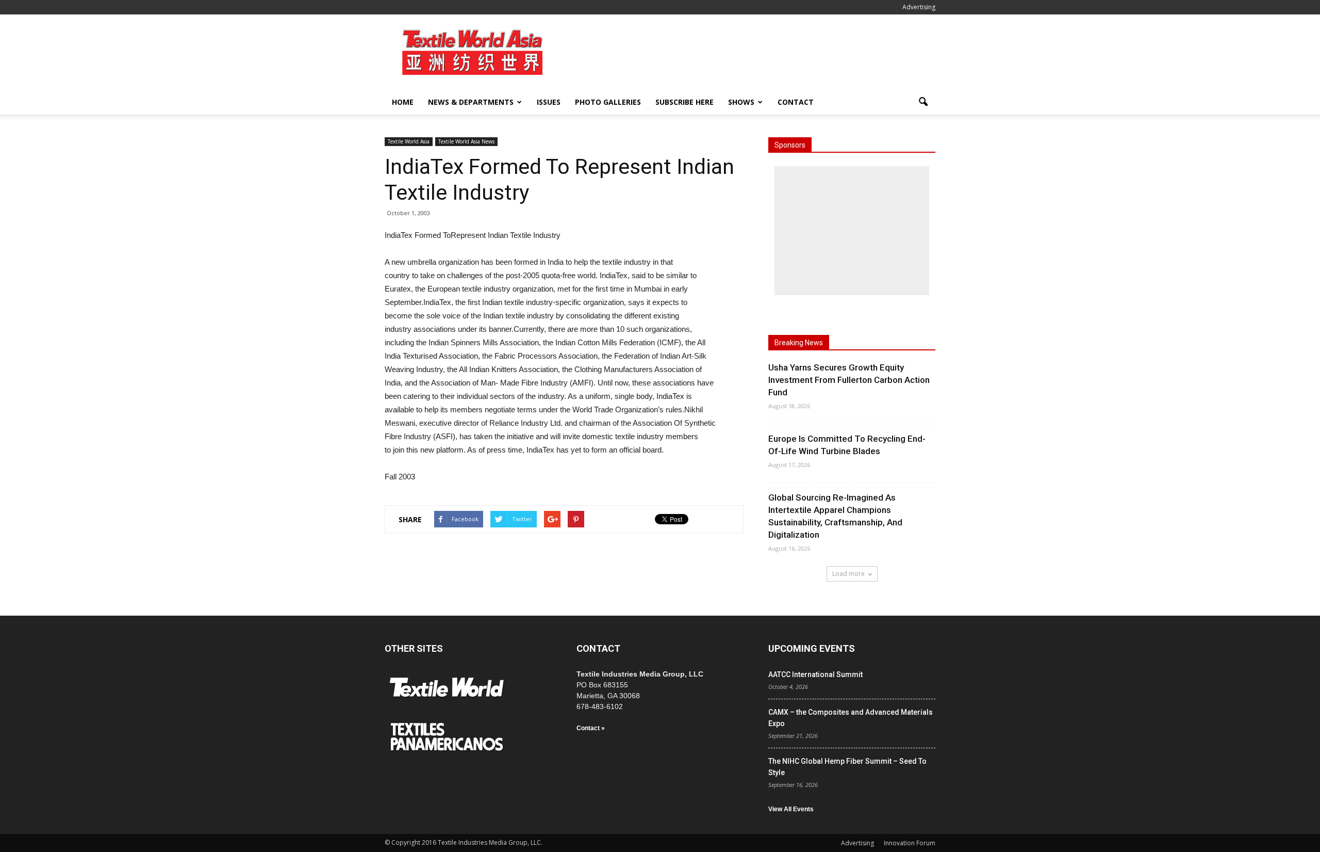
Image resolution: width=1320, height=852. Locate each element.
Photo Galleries (608, 102)
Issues (548, 102)
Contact (796, 102)
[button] (923, 102)
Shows (741, 102)
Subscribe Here (684, 102)
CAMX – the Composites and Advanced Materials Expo (850, 718)
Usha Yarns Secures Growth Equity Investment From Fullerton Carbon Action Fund (849, 379)
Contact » (590, 728)
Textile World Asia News (466, 141)
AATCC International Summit (815, 674)
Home (403, 102)
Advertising (918, 7)
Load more (848, 573)
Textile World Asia (409, 141)
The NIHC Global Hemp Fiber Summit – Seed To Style (847, 767)
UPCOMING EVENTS (811, 648)
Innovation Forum (909, 843)
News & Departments (471, 102)
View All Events (791, 809)
